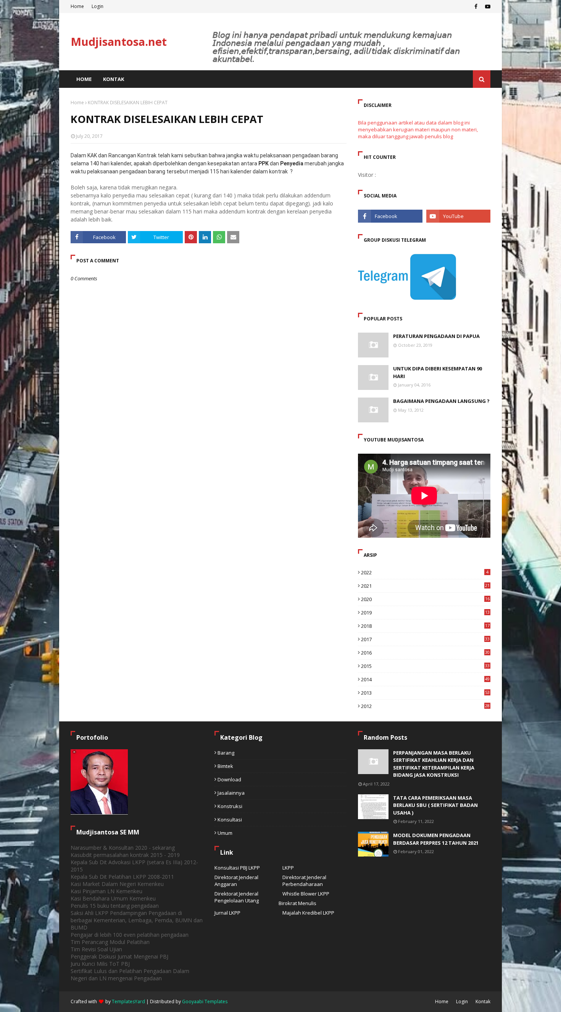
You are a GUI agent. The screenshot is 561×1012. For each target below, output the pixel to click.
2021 (425, 585)
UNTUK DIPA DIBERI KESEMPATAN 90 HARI (437, 372)
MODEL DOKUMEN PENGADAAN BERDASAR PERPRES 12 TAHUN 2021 (436, 839)
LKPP (288, 867)
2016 (425, 652)
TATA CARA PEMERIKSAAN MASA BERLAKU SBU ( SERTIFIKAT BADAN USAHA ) (435, 805)
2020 (425, 599)
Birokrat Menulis (297, 903)
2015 (425, 666)
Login (97, 6)
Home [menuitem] (84, 79)
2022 (424, 572)
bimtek (225, 766)
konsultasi (230, 819)
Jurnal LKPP (227, 912)
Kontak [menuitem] (113, 79)
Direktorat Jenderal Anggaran (236, 881)
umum (225, 832)
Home (77, 6)
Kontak (483, 1001)
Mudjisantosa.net (119, 41)
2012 (425, 706)
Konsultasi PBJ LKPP (237, 867)
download (229, 779)
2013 (425, 692)
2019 (425, 612)
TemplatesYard (128, 1001)
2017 (425, 639)
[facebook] (475, 6)
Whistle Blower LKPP (305, 893)
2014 (425, 679)
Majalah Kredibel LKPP (308, 912)
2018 (425, 625)
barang (226, 752)
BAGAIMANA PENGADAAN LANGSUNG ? (441, 401)
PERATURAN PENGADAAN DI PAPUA (436, 336)
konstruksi (230, 806)
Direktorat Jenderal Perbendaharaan (304, 881)
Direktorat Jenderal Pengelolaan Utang (236, 897)
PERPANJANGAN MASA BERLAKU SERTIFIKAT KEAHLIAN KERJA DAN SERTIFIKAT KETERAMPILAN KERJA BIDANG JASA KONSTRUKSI (433, 764)
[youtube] (486, 6)
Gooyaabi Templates (204, 1001)
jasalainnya (231, 792)
